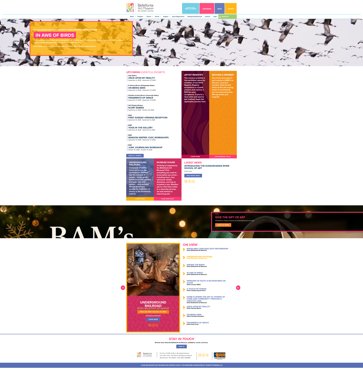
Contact (207, 16)
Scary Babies (136, 107)
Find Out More (223, 225)
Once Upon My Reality (141, 78)
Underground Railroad (194, 16)
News (219, 9)
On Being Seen (136, 87)
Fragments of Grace (140, 97)
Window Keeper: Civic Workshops (148, 137)
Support (165, 16)
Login (215, 16)
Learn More (195, 157)
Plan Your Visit (167, 199)
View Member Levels (223, 157)
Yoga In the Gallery (140, 127)
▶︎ (239, 288)
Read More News (193, 176)
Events (149, 16)
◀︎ (123, 288)
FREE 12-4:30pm (190, 8)
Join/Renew (206, 9)
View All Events (134, 156)
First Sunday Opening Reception (147, 117)
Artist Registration (178, 16)
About (132, 16)
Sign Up (182, 346)
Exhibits (140, 16)
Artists (157, 16)
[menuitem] (132, 16)
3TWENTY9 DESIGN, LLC (214, 365)
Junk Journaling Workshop (145, 147)
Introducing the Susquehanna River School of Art (206, 167)
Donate (231, 9)
